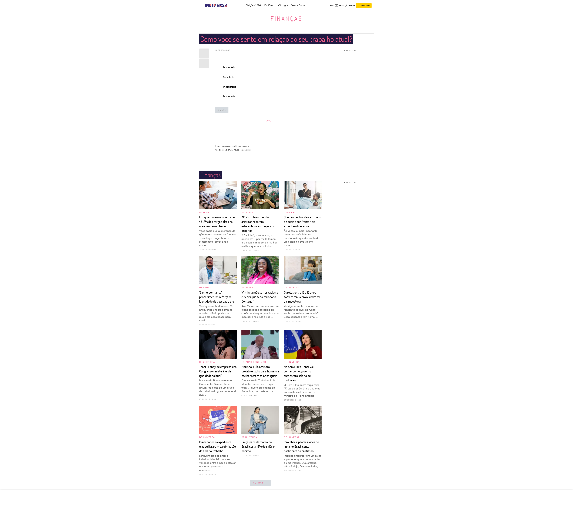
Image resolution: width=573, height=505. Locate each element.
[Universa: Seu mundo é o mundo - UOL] (216, 5)
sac (332, 5)
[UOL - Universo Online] (229, 5)
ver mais (258, 483)
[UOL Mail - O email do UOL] (339, 5)
